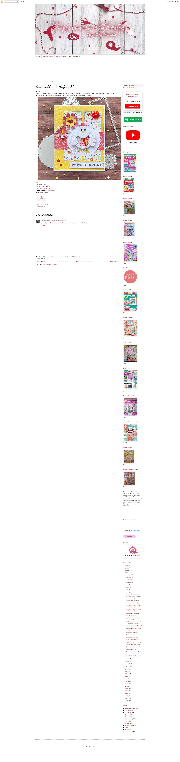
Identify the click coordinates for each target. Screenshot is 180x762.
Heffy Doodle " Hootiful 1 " (132, 632)
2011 (126, 695)
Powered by (127, 112)
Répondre (43, 225)
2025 (126, 568)
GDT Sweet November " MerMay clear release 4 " (133, 606)
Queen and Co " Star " (131, 649)
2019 (126, 676)
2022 (126, 669)
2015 (126, 686)
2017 (126, 681)
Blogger (96, 746)
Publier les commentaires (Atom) (50, 264)
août (128, 584)
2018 (126, 678)
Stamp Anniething (129, 719)
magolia (126, 727)
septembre (129, 582)
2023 (126, 573)
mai (128, 592)
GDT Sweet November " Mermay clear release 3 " (133, 609)
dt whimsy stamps (129, 725)
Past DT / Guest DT (74, 56)
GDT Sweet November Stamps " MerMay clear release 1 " (133, 622)
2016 (126, 683)
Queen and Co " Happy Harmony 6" (134, 634)
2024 (126, 570)
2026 (126, 565)
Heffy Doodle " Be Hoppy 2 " (132, 655)
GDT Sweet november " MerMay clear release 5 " (133, 597)
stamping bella (128, 729)
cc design (127, 721)
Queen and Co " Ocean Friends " (133, 644)
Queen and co (52, 93)
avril (128, 658)
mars (128, 661)
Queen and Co (46, 186)
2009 (126, 700)
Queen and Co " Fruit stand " (132, 646)
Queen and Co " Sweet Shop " (132, 594)
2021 (126, 671)
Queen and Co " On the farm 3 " (133, 600)
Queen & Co (43, 206)
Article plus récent (41, 261)
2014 (126, 688)
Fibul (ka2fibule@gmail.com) (48, 220)
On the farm (69, 95)
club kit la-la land (129, 723)
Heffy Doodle (128, 710)
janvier (128, 666)
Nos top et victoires (61, 56)
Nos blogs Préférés (48, 56)
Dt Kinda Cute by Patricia (131, 708)
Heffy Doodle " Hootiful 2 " (132, 615)
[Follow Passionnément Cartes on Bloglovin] (132, 531)
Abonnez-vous (133, 106)
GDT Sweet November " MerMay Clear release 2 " (133, 618)
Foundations (44, 188)
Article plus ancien (114, 261)
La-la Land (128, 712)
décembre (129, 575)
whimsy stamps (128, 731)
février (128, 663)
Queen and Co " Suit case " (132, 637)
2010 (126, 698)
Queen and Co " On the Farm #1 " (133, 626)
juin (127, 589)
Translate (135, 88)
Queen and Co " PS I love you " (133, 639)
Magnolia (127, 714)
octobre (128, 580)
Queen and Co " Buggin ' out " (132, 613)
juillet (128, 587)
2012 (126, 693)
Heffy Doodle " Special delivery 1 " (134, 642)
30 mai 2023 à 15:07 (60, 220)
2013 (126, 691)
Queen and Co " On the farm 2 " (133, 603)
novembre (129, 577)
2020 (127, 674)
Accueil (38, 56)
